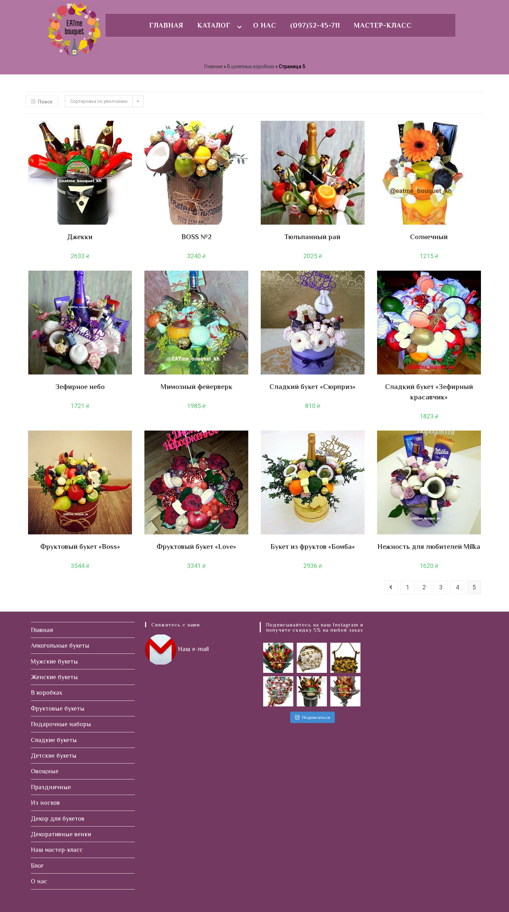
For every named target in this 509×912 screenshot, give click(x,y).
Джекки (80, 237)
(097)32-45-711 (315, 25)
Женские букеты (54, 677)
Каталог (214, 25)
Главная (166, 25)
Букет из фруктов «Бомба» (312, 546)
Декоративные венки (61, 834)
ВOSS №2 (196, 237)
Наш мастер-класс (57, 849)
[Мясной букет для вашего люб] (345, 691)
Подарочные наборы (61, 724)
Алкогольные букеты (60, 645)
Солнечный (429, 237)
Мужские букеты (54, 661)
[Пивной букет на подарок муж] (278, 658)
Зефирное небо (80, 386)
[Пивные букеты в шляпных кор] (312, 691)
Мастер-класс (383, 25)
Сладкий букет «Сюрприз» (312, 386)
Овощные (45, 771)
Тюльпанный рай (312, 237)
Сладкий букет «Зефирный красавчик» (429, 392)
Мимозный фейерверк (196, 386)
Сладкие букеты (54, 740)
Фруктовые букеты (57, 708)
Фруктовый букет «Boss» (80, 546)
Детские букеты (54, 755)
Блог (37, 865)
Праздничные (51, 787)
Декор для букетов (57, 818)
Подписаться (316, 717)
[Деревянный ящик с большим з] (345, 658)
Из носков (45, 802)
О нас (264, 25)
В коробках (46, 692)
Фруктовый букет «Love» (196, 546)
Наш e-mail (193, 648)
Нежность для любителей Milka (428, 546)
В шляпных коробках (250, 66)
